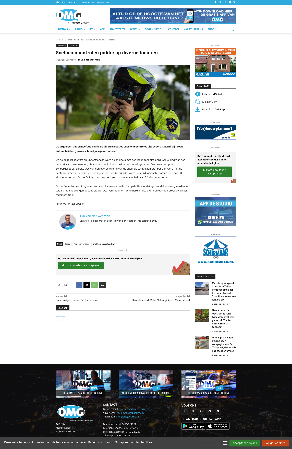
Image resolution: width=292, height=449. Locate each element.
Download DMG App (214, 109)
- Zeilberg (61, 45)
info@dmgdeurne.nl (127, 416)
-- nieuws (73, 45)
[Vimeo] (234, 2)
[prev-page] (58, 318)
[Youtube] (230, 2)
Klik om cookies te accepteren (81, 265)
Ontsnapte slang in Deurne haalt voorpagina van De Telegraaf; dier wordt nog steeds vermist (224, 344)
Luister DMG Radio (213, 94)
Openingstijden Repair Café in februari (77, 300)
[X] (86, 285)
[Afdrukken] (102, 285)
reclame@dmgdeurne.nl (130, 412)
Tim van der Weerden (88, 59)
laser (67, 243)
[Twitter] (220, 2)
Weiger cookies (275, 443)
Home (59, 39)
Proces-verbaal (81, 243)
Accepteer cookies (245, 443)
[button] (173, 15)
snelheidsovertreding (104, 243)
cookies (39, 442)
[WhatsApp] (94, 285)
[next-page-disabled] (63, 318)
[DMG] (83, 16)
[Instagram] (225, 2)
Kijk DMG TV (209, 101)
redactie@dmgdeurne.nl (135, 409)
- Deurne (68, 39)
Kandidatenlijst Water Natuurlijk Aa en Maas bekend (161, 300)
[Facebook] (215, 2)
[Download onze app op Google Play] (193, 428)
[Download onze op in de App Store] (218, 428)
